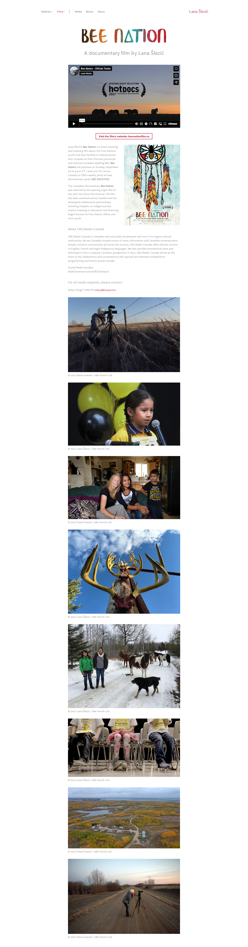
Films (60, 11)
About (101, 11)
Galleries (46, 11)
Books (89, 11)
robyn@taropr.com (105, 290)
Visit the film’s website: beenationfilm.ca (124, 136)
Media (78, 11)
